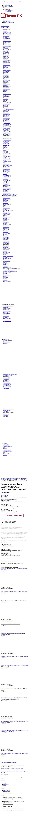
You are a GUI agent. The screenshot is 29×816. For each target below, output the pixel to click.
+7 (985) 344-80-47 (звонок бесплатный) (13, 799)
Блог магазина (6, 21)
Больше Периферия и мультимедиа (12, 268)
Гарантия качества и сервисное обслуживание (12, 768)
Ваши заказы (6, 790)
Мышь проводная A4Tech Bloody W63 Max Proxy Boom (14, 591)
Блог (4, 785)
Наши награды (9, 10)
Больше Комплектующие (10, 194)
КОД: (2, 496)
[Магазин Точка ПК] (11, 17)
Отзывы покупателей (8, 22)
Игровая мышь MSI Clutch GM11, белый (10, 624)
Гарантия (8, 11)
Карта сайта (6, 784)
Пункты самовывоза (8, 6)
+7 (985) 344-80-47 (5, 26)
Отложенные (6, 791)
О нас (4, 783)
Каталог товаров (5, 27)
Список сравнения (7, 793)
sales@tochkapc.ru (7, 802)
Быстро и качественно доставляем (9, 762)
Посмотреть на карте (8, 804)
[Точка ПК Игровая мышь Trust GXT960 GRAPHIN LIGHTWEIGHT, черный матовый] (14, 499)
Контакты (5, 7)
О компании (6, 19)
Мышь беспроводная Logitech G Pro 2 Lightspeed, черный (14, 656)
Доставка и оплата (7, 5)
